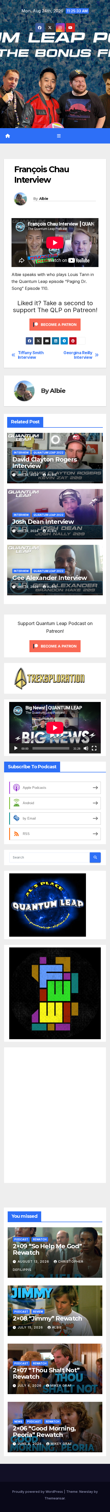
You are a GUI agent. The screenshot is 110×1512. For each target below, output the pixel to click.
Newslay (86, 1491)
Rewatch (40, 1239)
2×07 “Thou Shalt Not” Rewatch (46, 1373)
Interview (21, 452)
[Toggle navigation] (58, 136)
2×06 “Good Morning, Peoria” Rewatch (44, 1431)
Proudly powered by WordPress (38, 1491)
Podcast (21, 1239)
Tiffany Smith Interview (31, 355)
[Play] (15, 748)
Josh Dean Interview (43, 521)
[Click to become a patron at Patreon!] (55, 324)
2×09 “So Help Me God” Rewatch (47, 1249)
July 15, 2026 (31, 1327)
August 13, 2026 (34, 1261)
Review (38, 1311)
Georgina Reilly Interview (77, 355)
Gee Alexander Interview (49, 577)
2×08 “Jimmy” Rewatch (47, 1318)
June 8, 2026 (30, 1444)
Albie (43, 198)
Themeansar (55, 1498)
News (18, 1421)
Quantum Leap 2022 (48, 452)
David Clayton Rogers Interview (44, 462)
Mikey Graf (61, 1385)
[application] (55, 727)
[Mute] (86, 748)
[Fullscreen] (94, 748)
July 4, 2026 (30, 1385)
